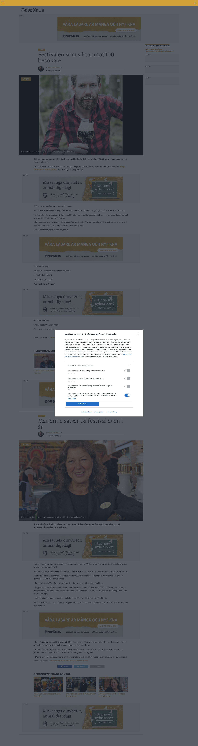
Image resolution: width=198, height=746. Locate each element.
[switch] (127, 370)
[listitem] (99, 365)
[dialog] (99, 373)
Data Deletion (86, 412)
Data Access (99, 412)
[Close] (138, 334)
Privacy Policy (112, 412)
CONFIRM (82, 404)
